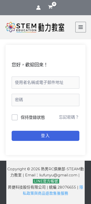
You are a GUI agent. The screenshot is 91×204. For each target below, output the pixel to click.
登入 (45, 135)
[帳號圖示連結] (38, 7)
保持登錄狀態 (33, 117)
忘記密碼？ (69, 117)
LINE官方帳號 (45, 181)
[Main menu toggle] (80, 27)
